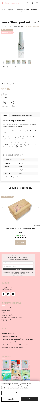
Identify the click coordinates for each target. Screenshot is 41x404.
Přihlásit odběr (18, 269)
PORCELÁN (22, 160)
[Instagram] (8, 294)
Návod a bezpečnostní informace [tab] (22, 116)
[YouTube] (13, 294)
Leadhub (21, 275)
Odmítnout (29, 399)
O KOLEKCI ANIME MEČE (9, 336)
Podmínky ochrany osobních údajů (12, 317)
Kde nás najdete (6, 310)
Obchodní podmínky (8, 315)
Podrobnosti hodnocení (32, 26)
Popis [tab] (5, 116)
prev (2, 206)
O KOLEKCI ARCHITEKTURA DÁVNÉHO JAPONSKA (17, 339)
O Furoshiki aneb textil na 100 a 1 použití (15, 344)
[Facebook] (4, 294)
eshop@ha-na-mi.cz (7, 288)
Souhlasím (10, 399)
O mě (3, 313)
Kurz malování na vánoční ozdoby (12, 347)
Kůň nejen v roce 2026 (9, 333)
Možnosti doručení (6, 96)
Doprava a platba (7, 308)
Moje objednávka (7, 320)
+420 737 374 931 (7, 290)
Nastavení (19, 393)
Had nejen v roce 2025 (9, 342)
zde (26, 388)
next (38, 206)
